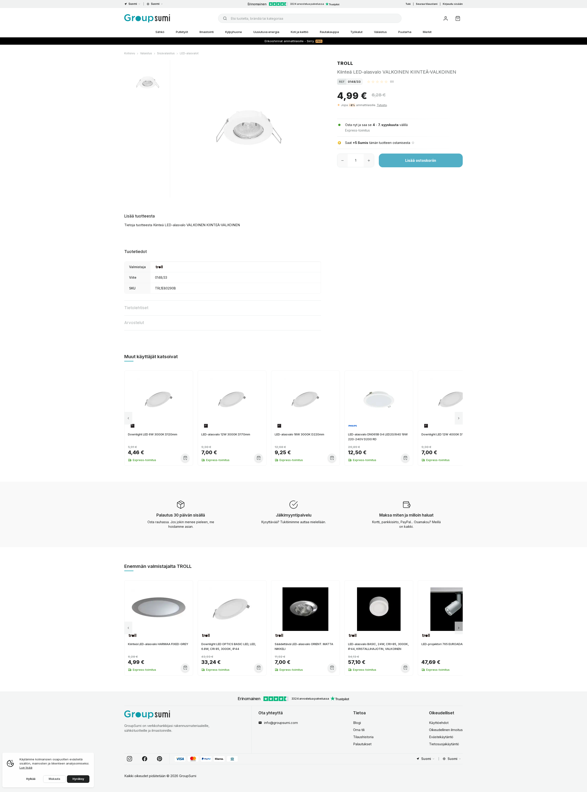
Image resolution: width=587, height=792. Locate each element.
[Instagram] (129, 759)
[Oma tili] (446, 18)
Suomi (132, 4)
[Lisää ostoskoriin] (185, 458)
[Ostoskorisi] (458, 18)
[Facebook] (144, 759)
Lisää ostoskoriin (420, 160)
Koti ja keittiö (299, 32)
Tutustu (382, 105)
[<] (128, 418)
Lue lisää (25, 767)
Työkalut (356, 32)
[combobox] (309, 18)
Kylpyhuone (233, 32)
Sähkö (159, 32)
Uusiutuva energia (266, 32)
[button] (380, 81)
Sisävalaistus (166, 53)
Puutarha (404, 32)
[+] (369, 160)
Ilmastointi (206, 32)
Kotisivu (129, 53)
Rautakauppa (329, 32)
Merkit (427, 32)
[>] (459, 418)
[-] (342, 160)
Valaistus (380, 32)
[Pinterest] (159, 759)
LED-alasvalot (189, 53)
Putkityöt (182, 32)
